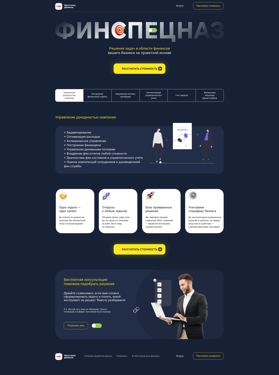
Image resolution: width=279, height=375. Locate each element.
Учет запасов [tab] (181, 95)
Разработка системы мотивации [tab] (125, 95)
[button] (139, 68)
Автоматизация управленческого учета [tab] (153, 95)
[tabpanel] (139, 138)
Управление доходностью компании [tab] (69, 95)
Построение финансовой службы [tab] (97, 95)
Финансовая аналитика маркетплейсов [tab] (209, 95)
